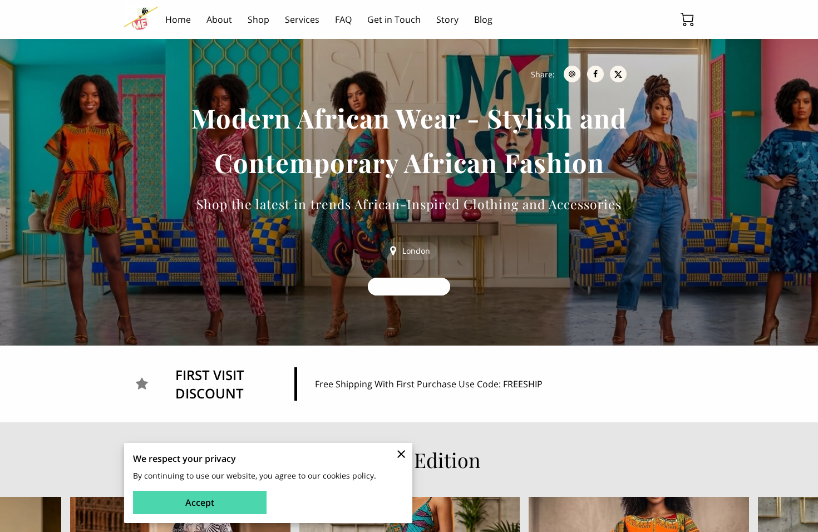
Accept (199, 502)
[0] (687, 19)
